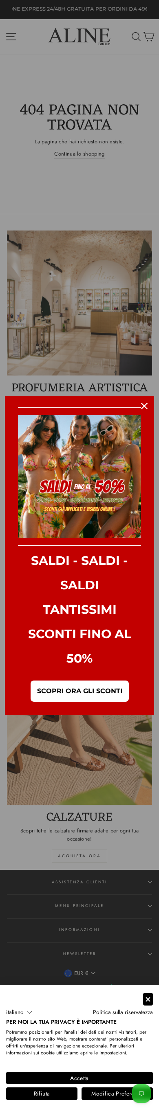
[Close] (144, 406)
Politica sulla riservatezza (123, 1012)
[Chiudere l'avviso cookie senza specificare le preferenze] (148, 999)
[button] (19, 1012)
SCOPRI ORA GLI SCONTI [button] (79, 691)
